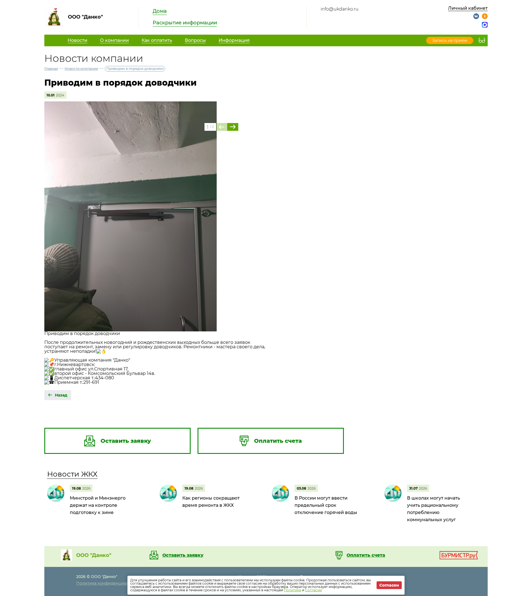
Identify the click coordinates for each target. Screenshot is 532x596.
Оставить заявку (182, 555)
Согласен (389, 585)
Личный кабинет (468, 8)
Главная (51, 68)
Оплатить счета (366, 555)
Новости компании (81, 68)
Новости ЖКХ (72, 474)
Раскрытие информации (185, 23)
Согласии (313, 590)
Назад (61, 395)
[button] (232, 127)
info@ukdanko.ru (340, 9)
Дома (160, 11)
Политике (292, 590)
